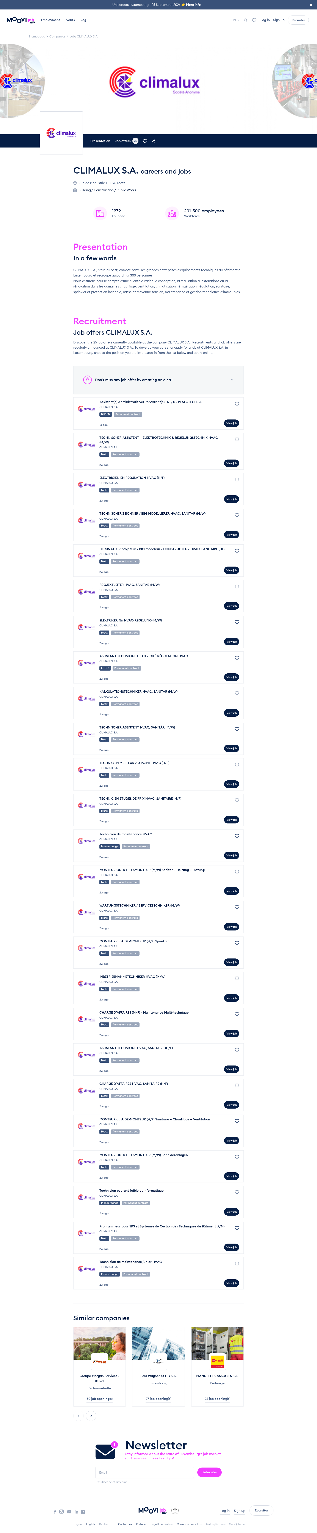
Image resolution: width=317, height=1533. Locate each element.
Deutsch (104, 1524)
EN (234, 20)
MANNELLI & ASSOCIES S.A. (217, 1376)
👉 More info (191, 5)
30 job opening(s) (99, 1399)
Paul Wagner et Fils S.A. (158, 1376)
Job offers (126, 141)
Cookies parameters (189, 1524)
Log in (265, 20)
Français (77, 1524)
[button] (91, 1416)
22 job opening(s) (217, 1399)
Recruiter (298, 20)
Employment (50, 20)
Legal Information (162, 1524)
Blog (83, 20)
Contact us (125, 1524)
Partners (141, 1524)
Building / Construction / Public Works (107, 190)
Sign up (278, 20)
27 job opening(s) (158, 1399)
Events (70, 20)
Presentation (100, 141)
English (90, 1524)
